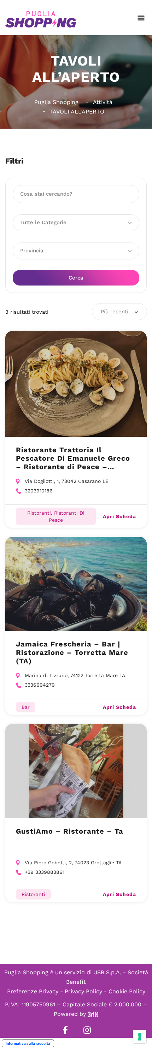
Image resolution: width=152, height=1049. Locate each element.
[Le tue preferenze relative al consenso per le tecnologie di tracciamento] (139, 1036)
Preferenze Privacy (32, 991)
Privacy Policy (83, 991)
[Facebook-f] (65, 1030)
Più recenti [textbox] (114, 311)
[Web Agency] (93, 1014)
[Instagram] (87, 1030)
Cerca (76, 278)
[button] (141, 18)
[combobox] (119, 311)
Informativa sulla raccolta (28, 1043)
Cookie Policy (127, 991)
